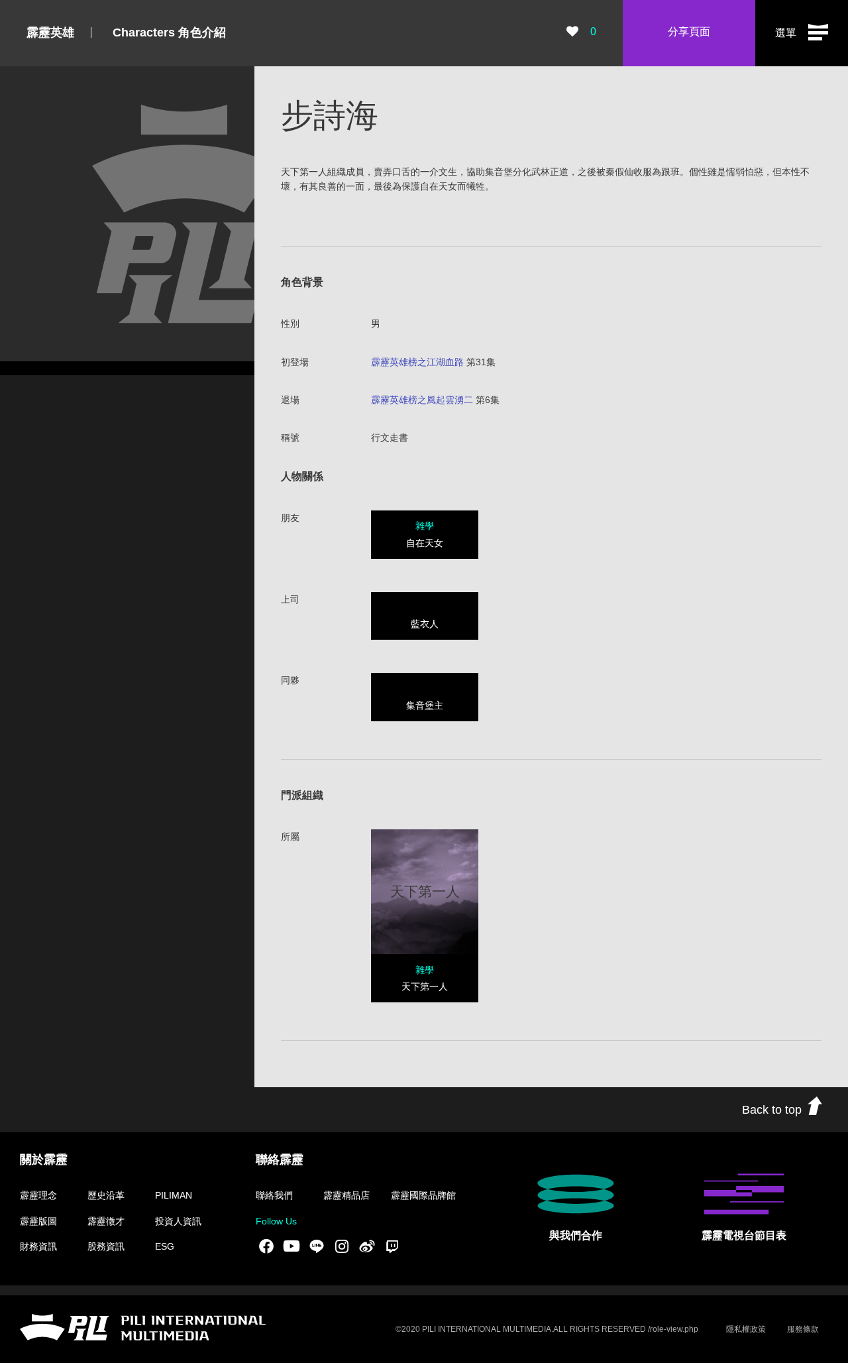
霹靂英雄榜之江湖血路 (417, 362)
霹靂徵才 (106, 1221)
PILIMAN (173, 1195)
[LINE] (316, 1246)
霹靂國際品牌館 (423, 1195)
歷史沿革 (106, 1195)
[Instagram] (341, 1246)
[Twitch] (392, 1246)
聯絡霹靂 (279, 1159)
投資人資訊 (178, 1221)
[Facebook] (266, 1246)
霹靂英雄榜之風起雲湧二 (422, 399)
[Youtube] (291, 1246)
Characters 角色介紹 (169, 32)
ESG (164, 1246)
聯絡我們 (274, 1195)
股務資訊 (106, 1246)
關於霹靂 (44, 1159)
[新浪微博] (367, 1246)
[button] (801, 33)
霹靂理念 (38, 1195)
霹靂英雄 (50, 32)
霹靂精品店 (346, 1195)
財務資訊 (38, 1246)
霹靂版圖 (38, 1221)
